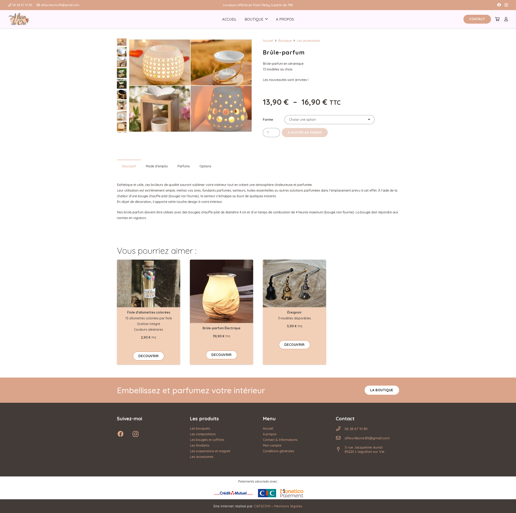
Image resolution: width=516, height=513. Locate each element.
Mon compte (272, 445)
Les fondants (199, 445)
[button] (266, 19)
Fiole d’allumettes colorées (148, 312)
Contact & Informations (280, 440)
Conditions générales (278, 451)
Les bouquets (200, 428)
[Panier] (497, 19)
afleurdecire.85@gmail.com (367, 438)
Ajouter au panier (305, 132)
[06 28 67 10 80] (340, 428)
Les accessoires (308, 41)
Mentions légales (288, 506)
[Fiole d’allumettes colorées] (148, 283)
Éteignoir (294, 312)
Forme (268, 119)
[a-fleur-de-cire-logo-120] (18, 19)
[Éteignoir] (294, 283)
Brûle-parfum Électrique (221, 328)
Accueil (268, 41)
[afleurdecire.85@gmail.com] (340, 438)
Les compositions (203, 434)
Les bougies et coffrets (207, 440)
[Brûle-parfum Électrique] (221, 291)
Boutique (285, 41)
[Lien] (506, 19)
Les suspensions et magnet (210, 451)
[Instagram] (506, 5)
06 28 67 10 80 (356, 428)
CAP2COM (262, 506)
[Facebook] (499, 5)
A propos (270, 434)
